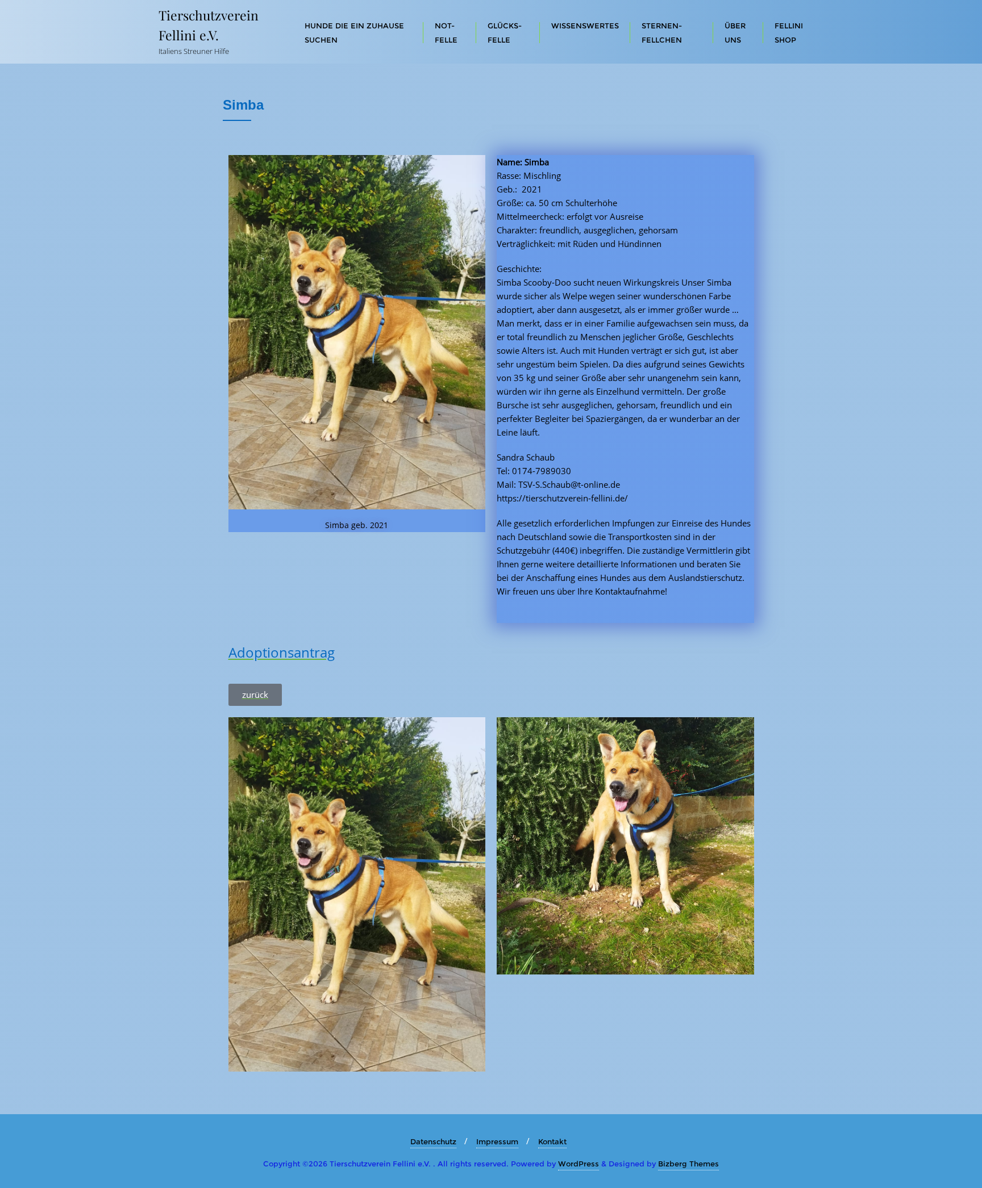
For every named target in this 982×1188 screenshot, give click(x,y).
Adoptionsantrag (281, 652)
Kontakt (552, 1141)
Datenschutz (433, 1141)
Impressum (497, 1141)
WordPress (578, 1163)
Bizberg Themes (688, 1163)
